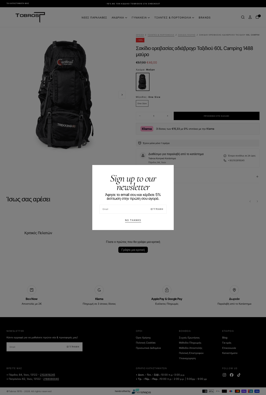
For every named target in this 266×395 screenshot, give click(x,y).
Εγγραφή (157, 209)
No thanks (133, 220)
